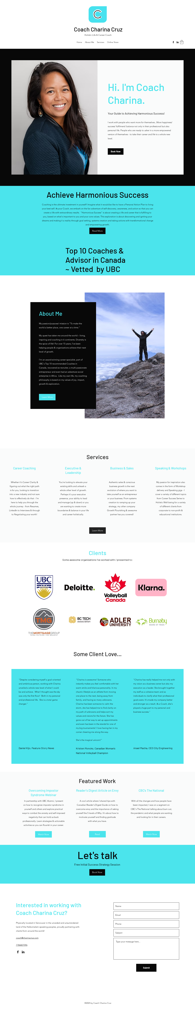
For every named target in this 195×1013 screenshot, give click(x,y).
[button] (181, 42)
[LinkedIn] (177, 42)
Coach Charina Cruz (98, 29)
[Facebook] (173, 42)
